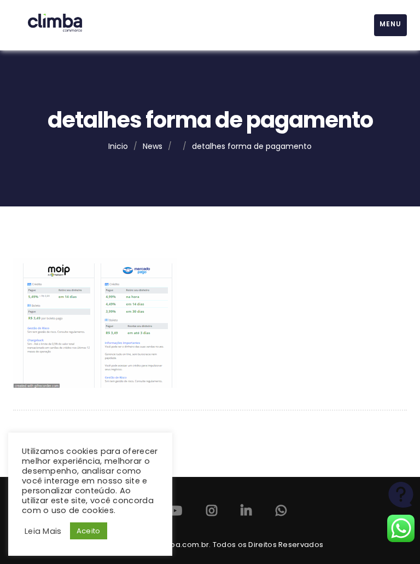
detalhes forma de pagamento (252, 146)
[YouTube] (175, 513)
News (152, 146)
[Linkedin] (246, 513)
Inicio (118, 146)
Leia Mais (43, 531)
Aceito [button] (89, 531)
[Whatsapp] (281, 513)
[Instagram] (211, 513)
